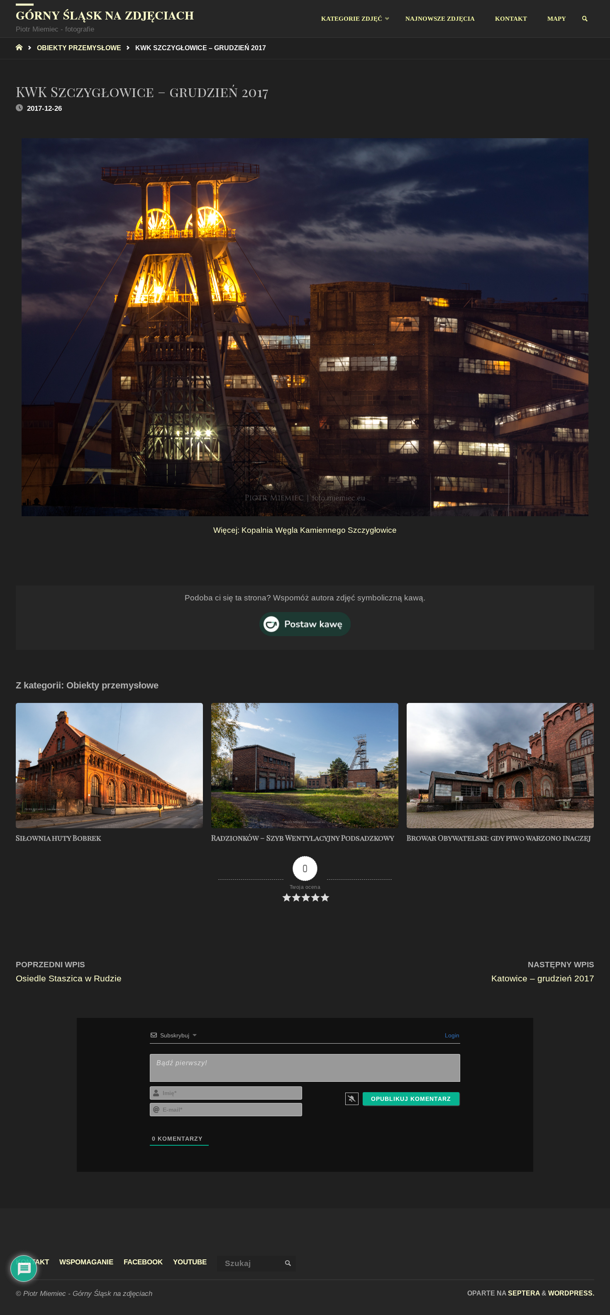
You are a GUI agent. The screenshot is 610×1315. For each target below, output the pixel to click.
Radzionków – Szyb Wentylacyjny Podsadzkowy (302, 838)
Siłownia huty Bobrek (58, 838)
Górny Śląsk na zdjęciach (105, 15)
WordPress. (571, 1293)
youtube (190, 1262)
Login (451, 1035)
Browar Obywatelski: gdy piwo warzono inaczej (499, 838)
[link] (585, 19)
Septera (523, 1293)
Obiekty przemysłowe (79, 47)
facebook (143, 1262)
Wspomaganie (86, 1262)
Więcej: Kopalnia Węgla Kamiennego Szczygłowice (305, 530)
